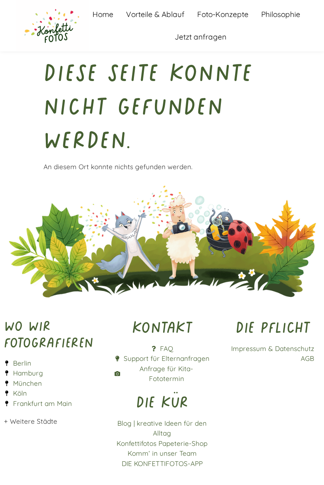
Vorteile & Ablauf (155, 14)
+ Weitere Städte (30, 421)
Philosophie (280, 14)
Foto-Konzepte (223, 14)
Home (102, 14)
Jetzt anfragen (200, 37)
